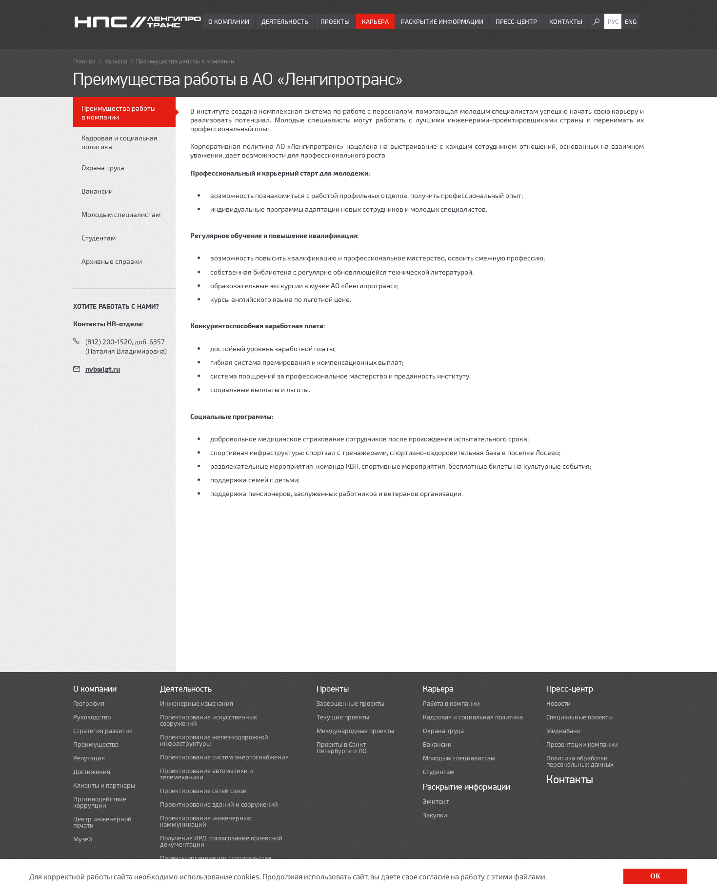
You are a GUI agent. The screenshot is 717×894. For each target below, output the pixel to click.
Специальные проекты (579, 717)
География (88, 703)
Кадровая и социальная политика (119, 142)
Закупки (435, 815)
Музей (82, 839)
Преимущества (96, 744)
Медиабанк (563, 731)
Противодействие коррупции (99, 802)
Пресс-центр (516, 21)
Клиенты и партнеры (104, 785)
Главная (84, 61)
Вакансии (97, 191)
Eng (631, 21)
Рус (613, 21)
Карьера (375, 21)
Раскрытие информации (442, 21)
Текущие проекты (343, 717)
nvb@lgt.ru (102, 369)
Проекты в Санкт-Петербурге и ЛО (342, 747)
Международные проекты (355, 731)
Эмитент (436, 801)
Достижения (91, 772)
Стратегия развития (103, 731)
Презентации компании (582, 744)
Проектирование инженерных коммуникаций (205, 821)
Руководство (92, 717)
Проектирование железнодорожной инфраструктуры (214, 740)
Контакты (565, 21)
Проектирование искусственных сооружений (208, 720)
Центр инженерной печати (102, 822)
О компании (228, 21)
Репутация (89, 758)
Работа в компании (451, 703)
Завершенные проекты (350, 703)
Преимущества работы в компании (118, 112)
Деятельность (284, 21)
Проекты (335, 21)
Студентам (98, 238)
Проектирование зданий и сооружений (219, 804)
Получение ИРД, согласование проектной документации (221, 841)
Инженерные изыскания (196, 703)
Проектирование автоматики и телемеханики (206, 774)
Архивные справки (111, 261)
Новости (558, 703)
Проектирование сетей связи (203, 791)
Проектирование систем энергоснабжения (224, 757)
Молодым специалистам (120, 214)
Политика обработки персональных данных (580, 761)
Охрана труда (102, 167)
